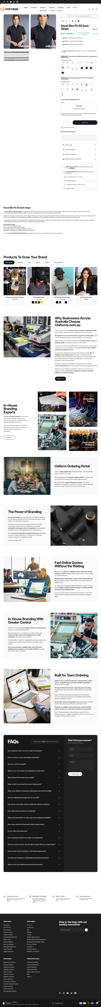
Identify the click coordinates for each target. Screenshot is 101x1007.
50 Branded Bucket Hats (62, 297)
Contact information (20, 1004)
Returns (29, 976)
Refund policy (12, 1004)
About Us (29, 925)
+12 (44, 302)
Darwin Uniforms (8, 988)
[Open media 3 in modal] (16, 56)
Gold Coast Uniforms (9, 981)
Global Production (32, 969)
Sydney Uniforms (8, 964)
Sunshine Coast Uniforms (11, 984)
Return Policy (7, 939)
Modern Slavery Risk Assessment (36, 939)
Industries (29, 946)
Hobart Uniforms (8, 986)
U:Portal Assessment (33, 964)
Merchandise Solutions (33, 972)
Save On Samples (8, 944)
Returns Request (8, 942)
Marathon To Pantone (33, 951)
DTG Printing (7, 930)
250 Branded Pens (86, 297)
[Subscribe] (86, 929)
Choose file (79, 106)
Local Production (32, 967)
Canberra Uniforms (9, 967)
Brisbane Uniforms (9, 976)
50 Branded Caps (38, 297)
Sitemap (29, 932)
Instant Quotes (8, 949)
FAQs (43, 741)
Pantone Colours (31, 949)
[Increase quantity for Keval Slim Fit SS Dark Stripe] (69, 122)
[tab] (9, 262)
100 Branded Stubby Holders (15, 297)
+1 (68, 302)
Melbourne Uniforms (9, 962)
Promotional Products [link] (88, 443)
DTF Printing (7, 927)
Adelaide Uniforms (9, 969)
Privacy (29, 934)
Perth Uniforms (8, 972)
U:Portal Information (32, 962)
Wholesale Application (10, 946)
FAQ (28, 930)
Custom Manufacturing (10, 937)
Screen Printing (8, 932)
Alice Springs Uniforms (10, 991)
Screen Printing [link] (44, 444)
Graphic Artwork (8, 934)
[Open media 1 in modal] (16, 31)
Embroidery (7, 925)
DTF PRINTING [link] (55, 405)
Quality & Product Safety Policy (36, 942)
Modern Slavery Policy (33, 937)
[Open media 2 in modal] (43, 31)
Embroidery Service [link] (89, 400)
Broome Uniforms (9, 974)
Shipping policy (35, 1004)
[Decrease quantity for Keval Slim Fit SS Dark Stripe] (62, 122)
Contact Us (30, 927)
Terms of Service (31, 944)
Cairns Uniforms (8, 979)
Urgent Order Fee (8, 951)
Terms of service (28, 1004)
